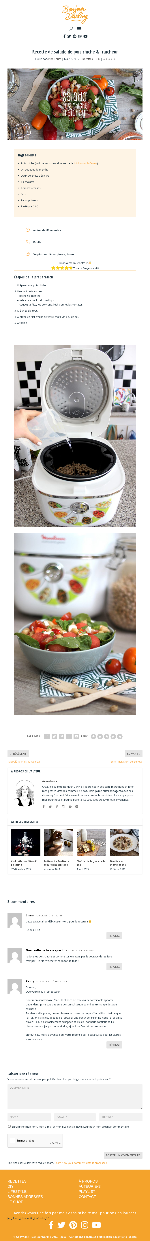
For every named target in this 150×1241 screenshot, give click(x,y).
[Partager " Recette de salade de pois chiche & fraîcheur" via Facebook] (47, 736)
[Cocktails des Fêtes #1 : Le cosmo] (25, 842)
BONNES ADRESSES (25, 1197)
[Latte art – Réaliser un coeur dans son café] (58, 842)
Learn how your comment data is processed (81, 1163)
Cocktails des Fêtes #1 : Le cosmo (25, 862)
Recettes (87, 59)
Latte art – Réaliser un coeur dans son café (57, 862)
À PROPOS (88, 1181)
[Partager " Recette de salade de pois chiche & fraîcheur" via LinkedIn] (69, 736)
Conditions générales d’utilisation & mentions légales (103, 1236)
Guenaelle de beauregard (44, 950)
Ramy (30, 981)
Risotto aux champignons (118, 862)
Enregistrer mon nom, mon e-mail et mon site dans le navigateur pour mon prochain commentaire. (70, 1126)
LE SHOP (15, 1202)
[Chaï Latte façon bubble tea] (91, 842)
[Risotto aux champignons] (124, 842)
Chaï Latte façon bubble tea (91, 862)
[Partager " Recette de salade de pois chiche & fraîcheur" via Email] (76, 736)
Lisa (29, 915)
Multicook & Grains (85, 163)
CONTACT (87, 1197)
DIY (11, 1186)
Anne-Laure (54, 59)
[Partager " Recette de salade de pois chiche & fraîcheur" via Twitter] (54, 736)
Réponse (114, 935)
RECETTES (17, 1181)
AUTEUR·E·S (90, 1186)
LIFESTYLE (17, 1192)
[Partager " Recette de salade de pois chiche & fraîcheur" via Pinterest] (61, 736)
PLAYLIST (87, 1192)
